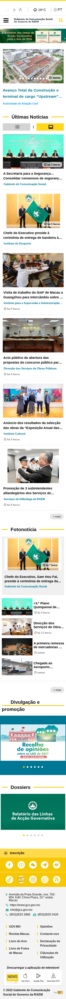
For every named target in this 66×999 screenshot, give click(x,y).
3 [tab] (31, 767)
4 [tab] (35, 767)
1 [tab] (24, 767)
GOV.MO (15, 926)
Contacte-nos (49, 933)
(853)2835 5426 (48, 914)
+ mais (57, 516)
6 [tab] (42, 767)
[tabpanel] (33, 742)
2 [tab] (27, 767)
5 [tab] (38, 767)
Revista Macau (19, 933)
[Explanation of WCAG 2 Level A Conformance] (58, 992)
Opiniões (46, 926)
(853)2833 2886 (20, 914)
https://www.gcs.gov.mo (25, 905)
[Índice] (5, 20)
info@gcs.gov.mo (21, 909)
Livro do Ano (18, 941)
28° (42, 10)
